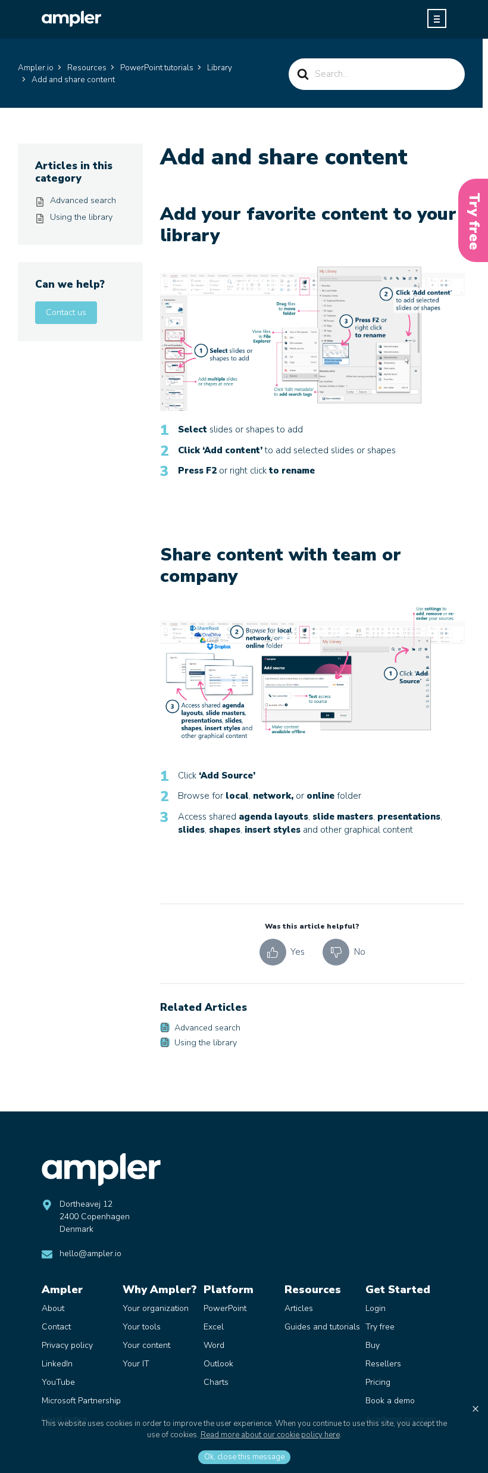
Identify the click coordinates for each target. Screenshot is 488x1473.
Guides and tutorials (322, 1326)
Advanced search (207, 1027)
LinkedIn (57, 1363)
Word (214, 1345)
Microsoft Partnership (81, 1400)
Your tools (142, 1326)
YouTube (58, 1382)
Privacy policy (67, 1345)
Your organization (156, 1308)
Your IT (136, 1363)
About (53, 1308)
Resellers (383, 1363)
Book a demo (390, 1400)
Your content (146, 1345)
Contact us (66, 312)
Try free (380, 1326)
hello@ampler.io (90, 1253)
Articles (298, 1308)
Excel (214, 1326)
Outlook (218, 1363)
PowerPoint (225, 1308)
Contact (56, 1326)
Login (375, 1308)
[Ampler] (71, 19)
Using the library (205, 1042)
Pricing (377, 1382)
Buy (372, 1345)
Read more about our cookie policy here (270, 1435)
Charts (216, 1382)
